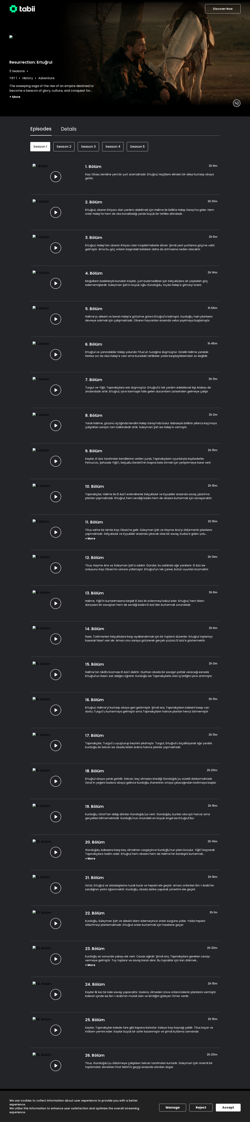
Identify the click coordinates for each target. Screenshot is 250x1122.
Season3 (88, 146)
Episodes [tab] (41, 129)
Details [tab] (69, 129)
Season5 (137, 146)
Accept (228, 1107)
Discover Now (223, 9)
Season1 (40, 146)
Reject (201, 1107)
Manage (173, 1107)
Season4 (112, 146)
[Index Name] (56, 177)
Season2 (64, 146)
